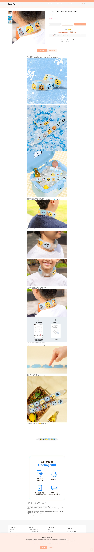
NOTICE (49, 529)
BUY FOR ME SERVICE (33, 529)
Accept (43, 547)
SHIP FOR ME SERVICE (33, 531)
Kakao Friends (50, 14)
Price (62, 3)
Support (72, 3)
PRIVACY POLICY (13, 531)
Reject (51, 547)
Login (83, 0)
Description (42, 50)
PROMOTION (50, 531)
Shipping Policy (52, 50)
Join (85, 0)
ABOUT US (12, 529)
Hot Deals (67, 3)
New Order (57, 3)
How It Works (50, 3)
